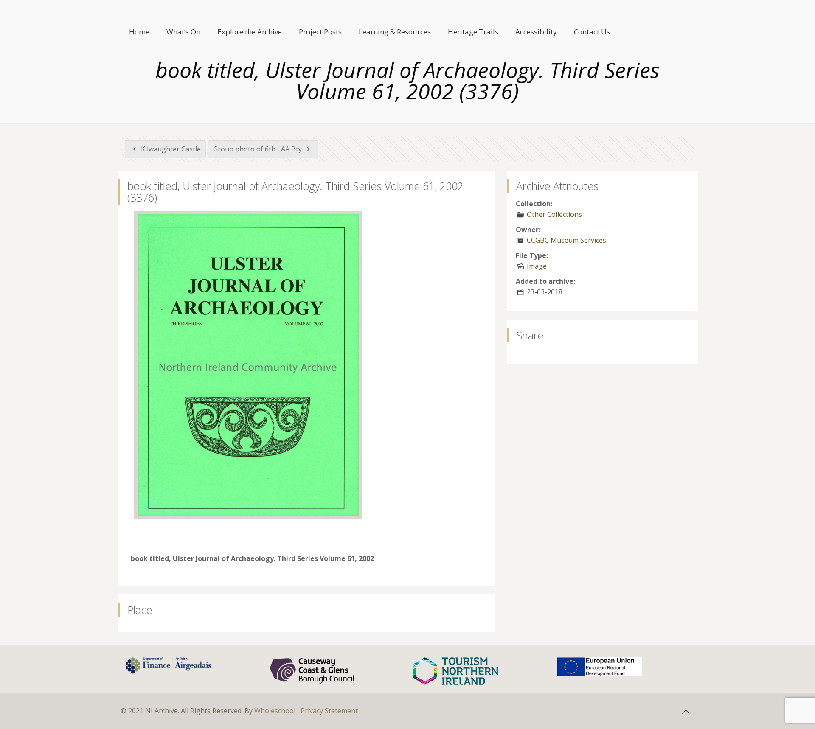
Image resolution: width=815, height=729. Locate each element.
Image (537, 266)
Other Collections (554, 214)
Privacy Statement (329, 710)
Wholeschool (274, 710)
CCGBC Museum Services (566, 240)
